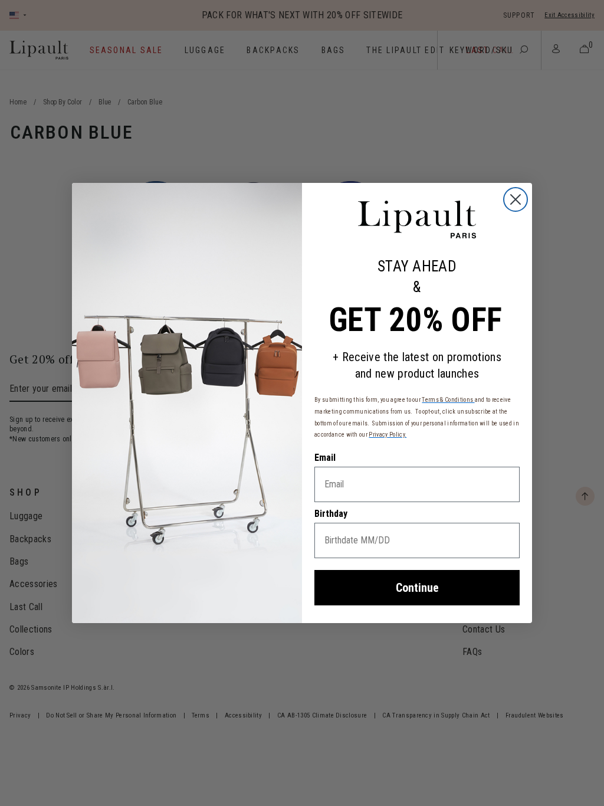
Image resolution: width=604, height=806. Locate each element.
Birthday (330, 513)
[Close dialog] (515, 199)
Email (325, 457)
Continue (417, 588)
